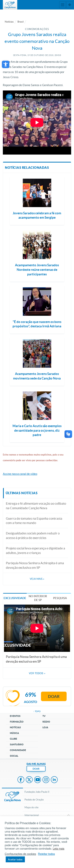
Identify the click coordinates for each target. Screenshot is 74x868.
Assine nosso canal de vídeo (20, 473)
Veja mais (37, 578)
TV (44, 716)
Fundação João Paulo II (36, 791)
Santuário (17, 744)
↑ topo (37, 711)
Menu (62, 4)
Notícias (9, 21)
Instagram (46, 780)
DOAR (36, 768)
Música (14, 733)
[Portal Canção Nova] (10, 4)
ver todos (37, 673)
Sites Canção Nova (69, 4)
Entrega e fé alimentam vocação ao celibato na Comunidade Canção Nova (36, 506)
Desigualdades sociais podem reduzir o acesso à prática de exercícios (33, 535)
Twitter (29, 780)
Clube (13, 739)
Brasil (20, 21)
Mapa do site (31, 807)
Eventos (15, 716)
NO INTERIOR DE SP (38, 598)
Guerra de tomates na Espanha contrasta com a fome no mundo (34, 521)
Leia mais (58, 848)
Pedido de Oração (34, 799)
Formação (17, 721)
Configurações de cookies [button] (20, 853)
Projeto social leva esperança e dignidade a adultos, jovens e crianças (35, 550)
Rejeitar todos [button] (46, 853)
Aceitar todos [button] (15, 859)
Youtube (38, 780)
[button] (5, 64)
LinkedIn (54, 780)
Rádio (46, 721)
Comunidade (18, 750)
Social (14, 756)
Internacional (31, 815)
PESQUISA (60, 598)
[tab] (15, 598)
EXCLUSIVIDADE (15, 598)
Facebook (21, 780)
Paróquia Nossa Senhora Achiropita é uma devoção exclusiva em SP (35, 565)
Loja (45, 727)
